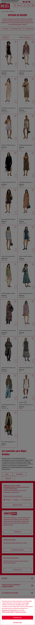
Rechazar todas (17, 622)
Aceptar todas (17, 617)
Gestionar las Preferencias (9, 610)
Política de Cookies (20, 612)
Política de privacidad (8, 612)
